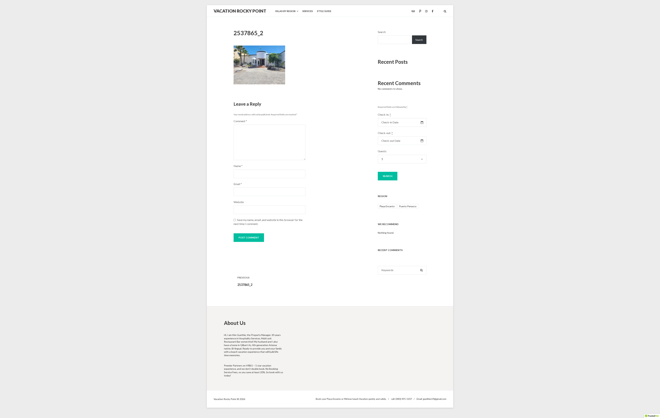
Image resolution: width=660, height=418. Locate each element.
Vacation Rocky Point (240, 10)
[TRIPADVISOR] (413, 11)
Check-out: (385, 133)
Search (382, 32)
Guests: (382, 151)
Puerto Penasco (407, 206)
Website (239, 202)
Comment (240, 121)
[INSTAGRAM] (426, 11)
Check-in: (384, 114)
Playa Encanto (387, 206)
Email (238, 184)
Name (238, 166)
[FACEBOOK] (432, 11)
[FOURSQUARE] (420, 11)
